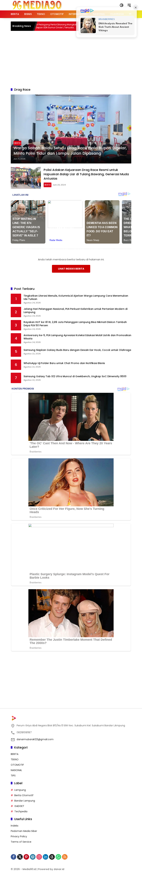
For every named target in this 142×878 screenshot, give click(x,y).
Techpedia (20, 811)
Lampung (20, 790)
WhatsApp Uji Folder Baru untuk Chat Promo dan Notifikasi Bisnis (64, 363)
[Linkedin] (45, 857)
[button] (121, 5)
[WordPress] (33, 857)
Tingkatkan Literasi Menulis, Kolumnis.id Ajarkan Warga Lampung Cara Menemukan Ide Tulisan (76, 297)
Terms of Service (21, 842)
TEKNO (15, 759)
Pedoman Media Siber (24, 831)
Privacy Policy (19, 836)
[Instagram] (39, 857)
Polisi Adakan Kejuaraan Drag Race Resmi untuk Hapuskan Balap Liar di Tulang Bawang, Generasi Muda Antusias (86, 174)
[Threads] (52, 857)
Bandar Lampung (24, 800)
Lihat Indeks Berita (71, 268)
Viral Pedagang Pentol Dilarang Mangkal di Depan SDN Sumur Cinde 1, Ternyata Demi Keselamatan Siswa (40, 26)
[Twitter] (20, 857)
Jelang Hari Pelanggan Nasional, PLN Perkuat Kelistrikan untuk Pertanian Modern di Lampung (75, 310)
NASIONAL (16, 770)
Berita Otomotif (23, 795)
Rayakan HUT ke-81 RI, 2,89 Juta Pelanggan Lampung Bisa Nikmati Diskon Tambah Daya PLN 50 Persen (75, 324)
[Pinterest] (26, 857)
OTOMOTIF (17, 765)
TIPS (13, 775)
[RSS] (65, 857)
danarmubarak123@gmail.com (35, 739)
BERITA (17, 143)
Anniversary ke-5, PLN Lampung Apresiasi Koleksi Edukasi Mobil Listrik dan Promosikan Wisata (77, 337)
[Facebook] (13, 857)
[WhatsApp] (58, 857)
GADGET (19, 806)
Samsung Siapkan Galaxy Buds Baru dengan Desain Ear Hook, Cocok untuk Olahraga (77, 350)
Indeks (14, 825)
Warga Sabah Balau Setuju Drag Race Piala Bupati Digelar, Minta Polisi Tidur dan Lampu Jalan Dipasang (70, 150)
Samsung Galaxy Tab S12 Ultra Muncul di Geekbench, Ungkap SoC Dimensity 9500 (75, 376)
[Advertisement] (76, 58)
